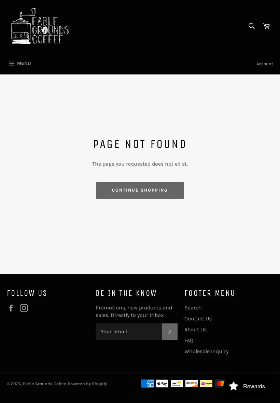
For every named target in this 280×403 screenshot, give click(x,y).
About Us (195, 329)
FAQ (188, 340)
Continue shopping (140, 190)
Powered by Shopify (87, 383)
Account (264, 63)
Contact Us (198, 318)
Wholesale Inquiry (206, 351)
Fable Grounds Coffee (44, 383)
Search (193, 307)
